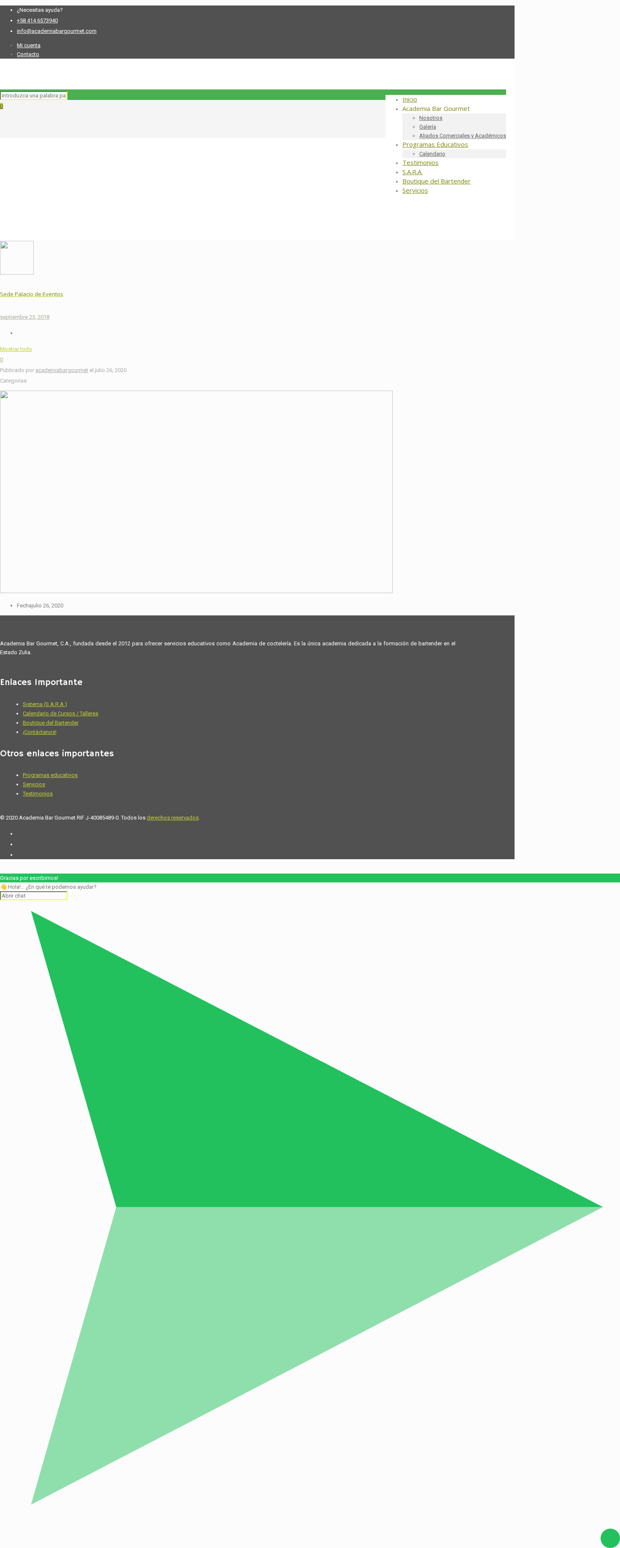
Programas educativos (50, 775)
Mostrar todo (16, 349)
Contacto (28, 54)
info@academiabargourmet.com (57, 31)
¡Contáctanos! (40, 732)
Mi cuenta (28, 45)
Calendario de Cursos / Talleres (60, 713)
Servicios (34, 784)
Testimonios (38, 793)
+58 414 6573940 (37, 20)
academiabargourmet (61, 370)
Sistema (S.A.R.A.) (45, 704)
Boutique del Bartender (50, 723)
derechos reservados (173, 817)
